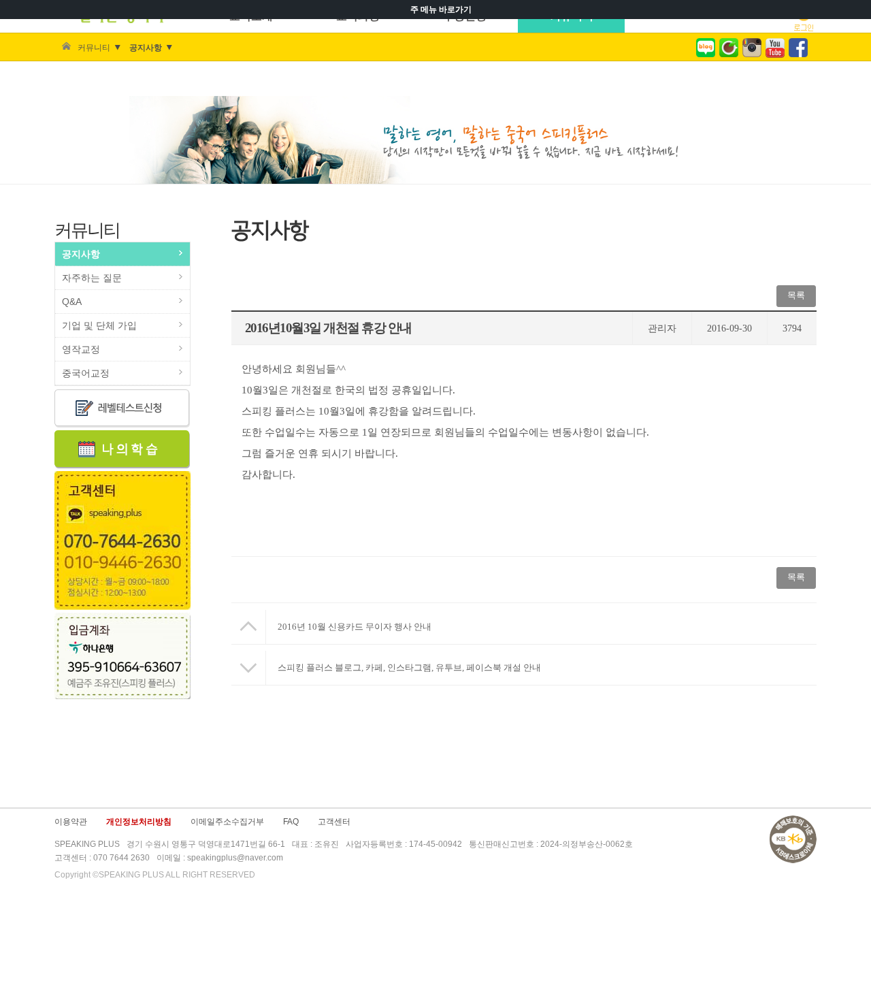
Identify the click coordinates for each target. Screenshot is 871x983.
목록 (796, 295)
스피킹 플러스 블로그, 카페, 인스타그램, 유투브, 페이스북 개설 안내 (409, 667)
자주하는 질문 (92, 277)
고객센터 (334, 822)
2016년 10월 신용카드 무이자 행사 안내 (354, 627)
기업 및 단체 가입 (99, 325)
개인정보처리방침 (138, 822)
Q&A (72, 301)
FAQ (291, 822)
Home (66, 47)
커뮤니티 (94, 47)
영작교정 (81, 349)
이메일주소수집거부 (227, 822)
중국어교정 (86, 373)
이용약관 (70, 822)
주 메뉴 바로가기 (441, 9)
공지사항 (145, 47)
